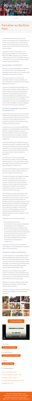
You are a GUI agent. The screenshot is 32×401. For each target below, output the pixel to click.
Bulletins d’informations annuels (9, 372)
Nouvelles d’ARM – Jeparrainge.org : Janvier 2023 (13, 380)
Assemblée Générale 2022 (7, 383)
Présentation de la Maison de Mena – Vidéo (12, 374)
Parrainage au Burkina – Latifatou (9, 377)
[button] (16, 321)
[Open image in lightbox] (5, 302)
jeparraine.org (16, 5)
